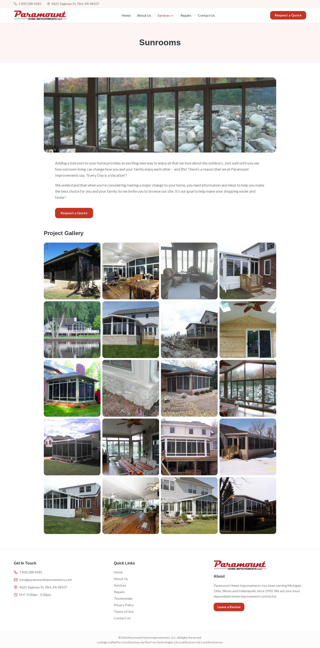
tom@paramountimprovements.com (45, 580)
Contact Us (206, 15)
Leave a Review (229, 607)
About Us (144, 15)
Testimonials (123, 598)
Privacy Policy (124, 605)
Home (126, 15)
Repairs (185, 15)
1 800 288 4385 (30, 4)
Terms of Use (124, 612)
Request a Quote (288, 15)
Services (164, 15)
